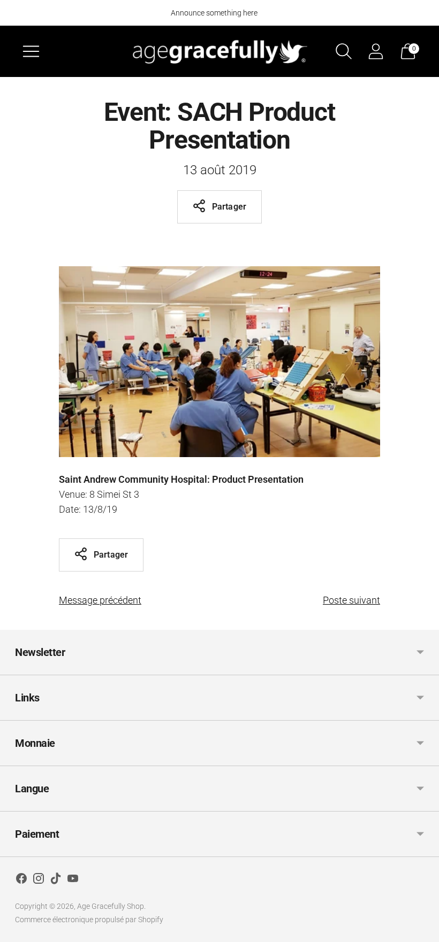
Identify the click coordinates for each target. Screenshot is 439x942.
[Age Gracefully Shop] (219, 51)
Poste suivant (351, 600)
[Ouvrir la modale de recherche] (344, 51)
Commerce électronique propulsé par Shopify (89, 919)
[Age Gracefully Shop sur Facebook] (21, 880)
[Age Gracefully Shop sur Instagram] (38, 880)
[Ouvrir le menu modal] (31, 51)
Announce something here (214, 13)
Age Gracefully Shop (110, 906)
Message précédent (100, 600)
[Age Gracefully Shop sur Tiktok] (55, 880)
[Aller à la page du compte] (376, 51)
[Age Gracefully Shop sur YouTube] (72, 880)
